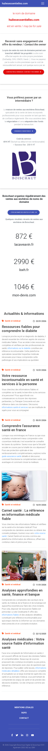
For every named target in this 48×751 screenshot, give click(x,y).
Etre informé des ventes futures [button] (22, 212)
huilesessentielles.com (24, 20)
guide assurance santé (11, 456)
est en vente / (24, 26)
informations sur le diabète (19, 348)
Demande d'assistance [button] (22, 131)
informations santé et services (15, 407)
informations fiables (10, 615)
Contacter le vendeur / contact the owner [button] (22, 72)
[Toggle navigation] (42, 3)
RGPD (24, 713)
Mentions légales (24, 707)
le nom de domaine (24, 13)
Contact (24, 718)
